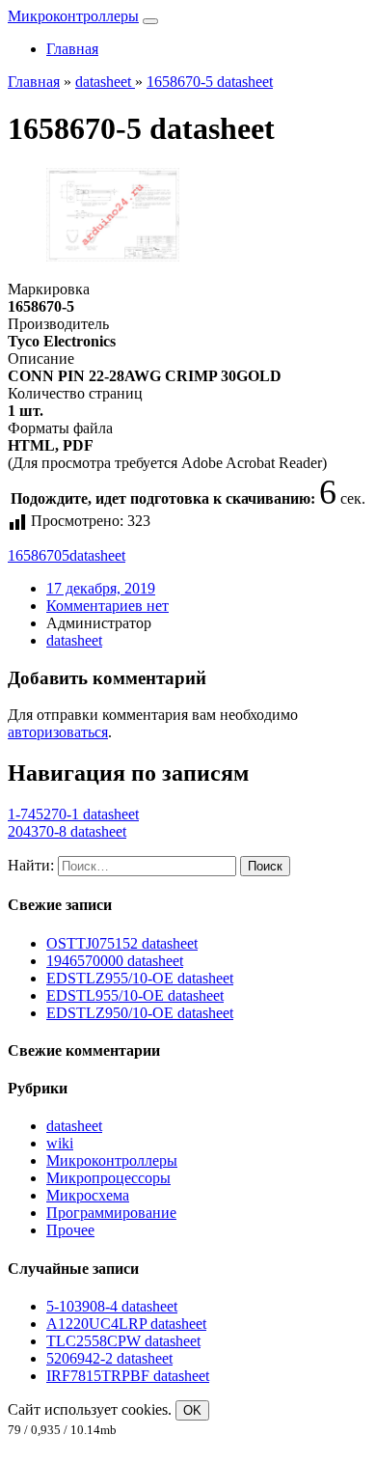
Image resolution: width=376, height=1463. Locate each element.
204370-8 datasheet (67, 831)
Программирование (111, 1212)
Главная (72, 49)
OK (192, 1410)
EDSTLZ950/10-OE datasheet (139, 1013)
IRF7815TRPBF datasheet (127, 1375)
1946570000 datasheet (114, 960)
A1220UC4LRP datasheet (126, 1323)
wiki (59, 1143)
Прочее (70, 1230)
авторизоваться (58, 732)
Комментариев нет (107, 605)
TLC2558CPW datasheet (123, 1341)
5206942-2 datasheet (109, 1358)
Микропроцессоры (108, 1178)
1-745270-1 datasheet (73, 814)
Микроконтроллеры (73, 16)
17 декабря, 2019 (100, 588)
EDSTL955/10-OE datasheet (135, 995)
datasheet (97, 555)
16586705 (38, 555)
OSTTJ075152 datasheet (122, 943)
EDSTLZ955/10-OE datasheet (139, 978)
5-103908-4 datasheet (111, 1306)
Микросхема (87, 1195)
